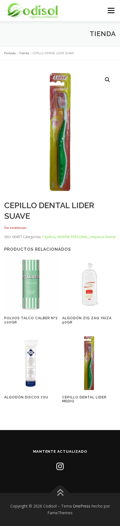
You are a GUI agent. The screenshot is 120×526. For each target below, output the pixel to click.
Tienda (24, 53)
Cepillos (48, 236)
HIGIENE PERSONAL (72, 236)
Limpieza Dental (103, 236)
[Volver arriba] (60, 493)
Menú (110, 10)
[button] (107, 80)
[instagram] (60, 466)
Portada (10, 53)
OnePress (81, 506)
